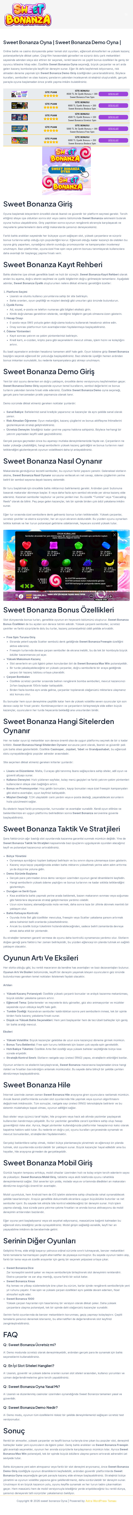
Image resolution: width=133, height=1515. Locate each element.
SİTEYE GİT (113, 94)
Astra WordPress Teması (100, 1501)
